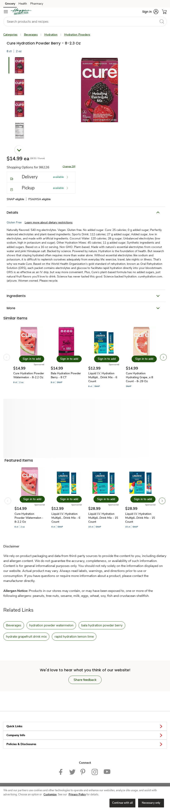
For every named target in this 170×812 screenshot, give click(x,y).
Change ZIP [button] (69, 166)
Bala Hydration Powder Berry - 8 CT (66, 375)
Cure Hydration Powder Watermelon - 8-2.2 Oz (28, 375)
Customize (50, 794)
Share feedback (85, 680)
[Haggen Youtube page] (107, 772)
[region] (85, 799)
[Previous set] (6, 357)
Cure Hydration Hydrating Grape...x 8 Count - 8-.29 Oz (139, 377)
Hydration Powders (77, 35)
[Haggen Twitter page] (72, 772)
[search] (162, 21)
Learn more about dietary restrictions (49, 222)
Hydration (51, 35)
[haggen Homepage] (21, 11)
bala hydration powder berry (102, 625)
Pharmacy (36, 4)
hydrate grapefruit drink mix (26, 636)
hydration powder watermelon (51, 625)
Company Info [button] (15, 735)
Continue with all (122, 803)
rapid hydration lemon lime (74, 636)
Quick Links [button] (14, 726)
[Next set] (163, 357)
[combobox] (85, 22)
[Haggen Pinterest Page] (83, 772)
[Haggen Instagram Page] (95, 772)
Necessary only (151, 803)
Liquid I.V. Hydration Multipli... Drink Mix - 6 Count (102, 377)
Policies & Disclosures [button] (21, 744)
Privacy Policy (77, 794)
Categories (10, 35)
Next (19, 150)
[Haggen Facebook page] (61, 772)
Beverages (31, 35)
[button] (150, 11)
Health (22, 4)
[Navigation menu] (6, 11)
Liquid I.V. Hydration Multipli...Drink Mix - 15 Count (103, 518)
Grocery (10, 4)
